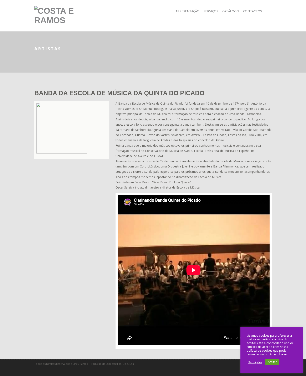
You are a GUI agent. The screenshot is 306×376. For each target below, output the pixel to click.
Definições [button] (255, 362)
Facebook (269, 11)
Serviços (211, 11)
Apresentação (187, 11)
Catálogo (230, 11)
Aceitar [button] (272, 362)
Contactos (252, 11)
